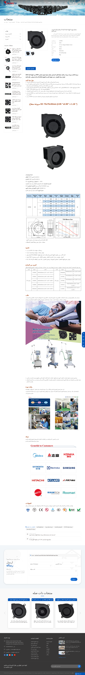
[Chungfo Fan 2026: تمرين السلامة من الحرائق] (62, 653)
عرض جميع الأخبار (62, 657)
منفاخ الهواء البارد (40, 527)
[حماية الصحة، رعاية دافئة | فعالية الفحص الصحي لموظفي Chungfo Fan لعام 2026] (62, 642)
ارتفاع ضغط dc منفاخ (31, 529)
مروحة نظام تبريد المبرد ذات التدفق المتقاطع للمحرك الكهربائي (15, 126)
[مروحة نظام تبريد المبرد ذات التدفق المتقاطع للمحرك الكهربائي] (8, 127)
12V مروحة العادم (34, 645)
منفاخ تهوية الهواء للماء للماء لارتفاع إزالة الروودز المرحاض (46, 555)
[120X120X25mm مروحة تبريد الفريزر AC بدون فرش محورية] (8, 85)
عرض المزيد (14, 54)
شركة (53, 2)
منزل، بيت (6, 22)
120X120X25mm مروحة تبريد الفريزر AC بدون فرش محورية (16, 84)
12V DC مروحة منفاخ (68, 527)
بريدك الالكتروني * (58, 564)
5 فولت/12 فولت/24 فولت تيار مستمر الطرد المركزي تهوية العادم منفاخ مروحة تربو (19, 600)
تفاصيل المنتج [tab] (30, 68)
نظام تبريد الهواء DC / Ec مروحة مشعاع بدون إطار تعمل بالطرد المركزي (17, 50)
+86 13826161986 (9, 646)
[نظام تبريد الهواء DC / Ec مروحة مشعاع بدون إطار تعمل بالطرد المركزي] (8, 51)
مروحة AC (7, 36)
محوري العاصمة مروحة (35, 656)
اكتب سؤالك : (32, 569)
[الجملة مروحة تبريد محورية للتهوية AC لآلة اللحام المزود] (8, 110)
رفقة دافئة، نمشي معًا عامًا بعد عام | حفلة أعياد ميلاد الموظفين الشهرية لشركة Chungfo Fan (72, 647)
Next (80, 613)
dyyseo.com (48, 673)
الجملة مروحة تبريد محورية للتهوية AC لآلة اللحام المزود (16, 110)
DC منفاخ (18, 22)
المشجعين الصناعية (58, 527)
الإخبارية (47, 650)
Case (49, 2)
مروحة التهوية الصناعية (35, 658)
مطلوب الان (55, 60)
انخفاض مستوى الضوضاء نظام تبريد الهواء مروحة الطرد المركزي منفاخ (42, 600)
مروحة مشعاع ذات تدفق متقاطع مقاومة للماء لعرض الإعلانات (16, 93)
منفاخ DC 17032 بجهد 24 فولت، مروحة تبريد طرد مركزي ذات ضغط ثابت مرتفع (17, 59)
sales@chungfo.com (15, 652)
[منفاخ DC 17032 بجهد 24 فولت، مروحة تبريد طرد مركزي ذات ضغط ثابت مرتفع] (8, 60)
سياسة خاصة (67, 673)
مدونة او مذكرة (60, 2)
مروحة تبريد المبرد (34, 652)
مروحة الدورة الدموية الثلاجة (36, 647)
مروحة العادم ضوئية (34, 643)
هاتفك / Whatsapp (34, 564)
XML (58, 673)
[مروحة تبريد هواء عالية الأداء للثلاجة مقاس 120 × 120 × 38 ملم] (8, 119)
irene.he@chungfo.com (15, 649)
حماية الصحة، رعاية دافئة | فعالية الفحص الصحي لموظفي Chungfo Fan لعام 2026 (73, 641)
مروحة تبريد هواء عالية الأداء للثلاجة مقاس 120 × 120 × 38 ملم (16, 118)
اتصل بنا (70, 2)
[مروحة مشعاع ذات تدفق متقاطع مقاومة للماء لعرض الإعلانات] (8, 93)
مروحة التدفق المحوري (35, 650)
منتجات (40, 2)
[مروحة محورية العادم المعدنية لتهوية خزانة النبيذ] (8, 102)
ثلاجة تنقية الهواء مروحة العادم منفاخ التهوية (66, 599)
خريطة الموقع (54, 673)
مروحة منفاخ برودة (49, 527)
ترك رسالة (79, 673)
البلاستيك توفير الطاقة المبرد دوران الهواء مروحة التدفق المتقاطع (17, 76)
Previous (4, 613)
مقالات (47, 654)
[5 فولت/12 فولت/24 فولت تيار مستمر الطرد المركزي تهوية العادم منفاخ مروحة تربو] (19, 610)
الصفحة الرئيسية (49, 641)
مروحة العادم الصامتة (34, 654)
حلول (45, 2)
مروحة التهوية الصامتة (34, 641)
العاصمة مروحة (12, 22)
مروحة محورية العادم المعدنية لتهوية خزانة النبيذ (16, 101)
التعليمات (47, 649)
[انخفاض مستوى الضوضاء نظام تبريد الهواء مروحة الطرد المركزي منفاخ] (42, 610)
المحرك (6, 39)
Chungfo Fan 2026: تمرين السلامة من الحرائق (73, 652)
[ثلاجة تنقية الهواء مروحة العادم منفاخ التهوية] (66, 610)
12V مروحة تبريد (34, 649)
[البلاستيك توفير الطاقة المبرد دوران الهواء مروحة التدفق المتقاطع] (8, 77)
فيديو (66, 2)
